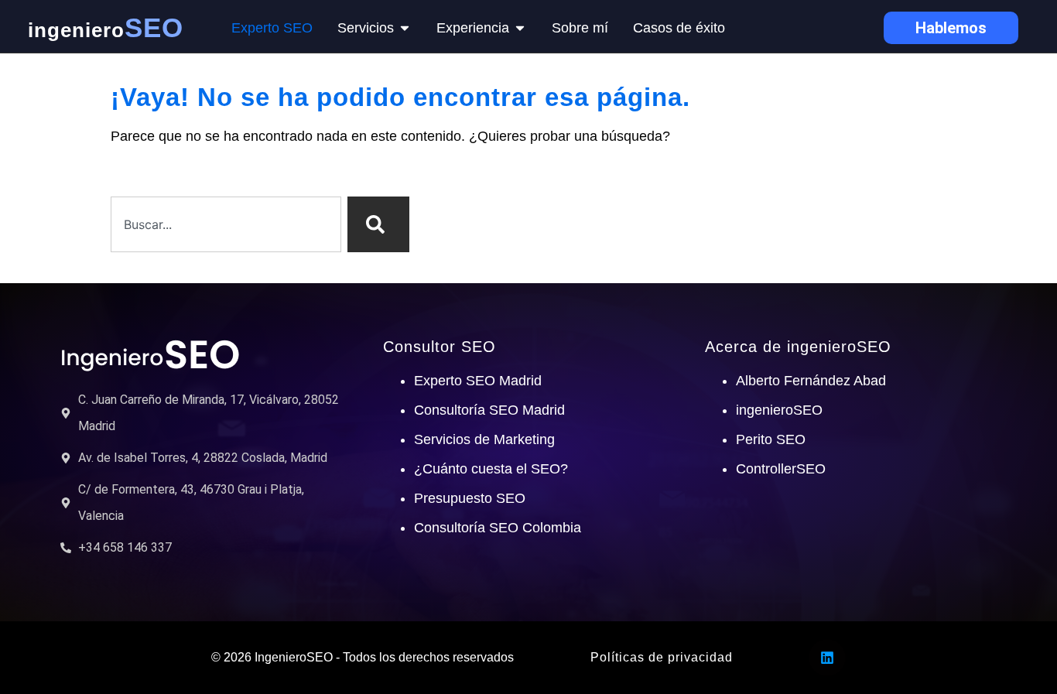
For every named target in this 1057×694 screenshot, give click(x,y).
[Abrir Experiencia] (520, 28)
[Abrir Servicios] (405, 28)
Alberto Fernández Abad (811, 380)
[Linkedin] (827, 657)
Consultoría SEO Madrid (489, 410)
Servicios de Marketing (484, 439)
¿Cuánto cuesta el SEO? (491, 469)
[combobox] (226, 224)
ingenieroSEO (779, 410)
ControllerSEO (781, 469)
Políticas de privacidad (661, 657)
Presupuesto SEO (469, 498)
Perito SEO (771, 439)
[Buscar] (378, 224)
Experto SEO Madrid (478, 380)
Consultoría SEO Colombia (497, 527)
